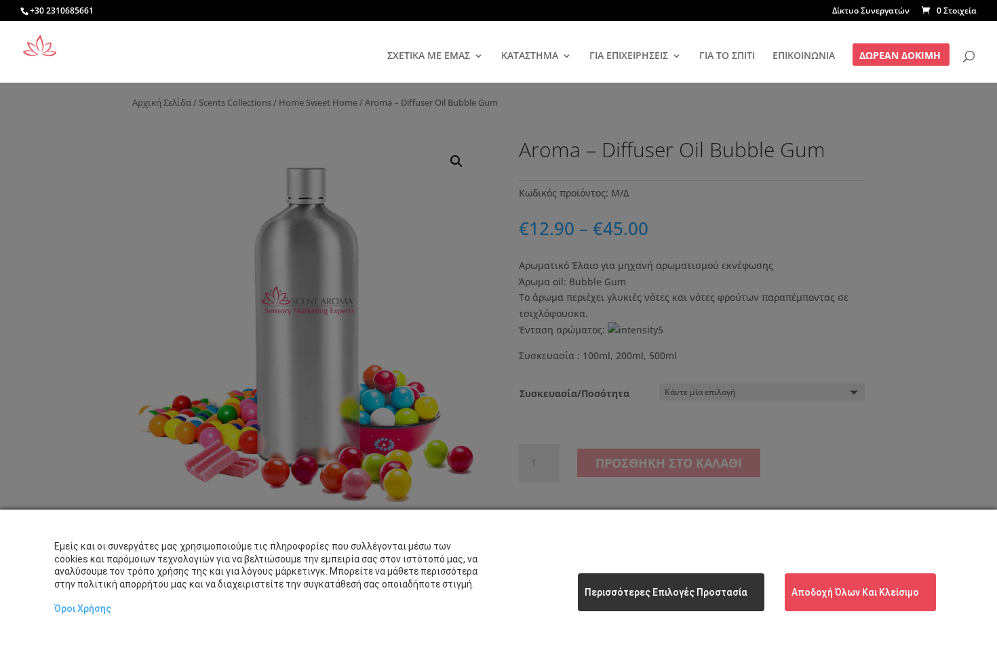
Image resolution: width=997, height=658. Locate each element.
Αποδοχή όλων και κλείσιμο (855, 592)
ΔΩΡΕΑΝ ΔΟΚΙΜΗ (900, 56)
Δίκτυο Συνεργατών (871, 11)
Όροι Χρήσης (82, 608)
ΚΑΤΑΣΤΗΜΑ (529, 56)
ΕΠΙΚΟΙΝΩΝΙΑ (804, 56)
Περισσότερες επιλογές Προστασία (666, 592)
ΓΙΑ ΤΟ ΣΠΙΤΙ (727, 56)
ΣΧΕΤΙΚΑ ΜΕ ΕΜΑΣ (428, 56)
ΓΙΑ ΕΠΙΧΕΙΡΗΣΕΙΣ (628, 56)
